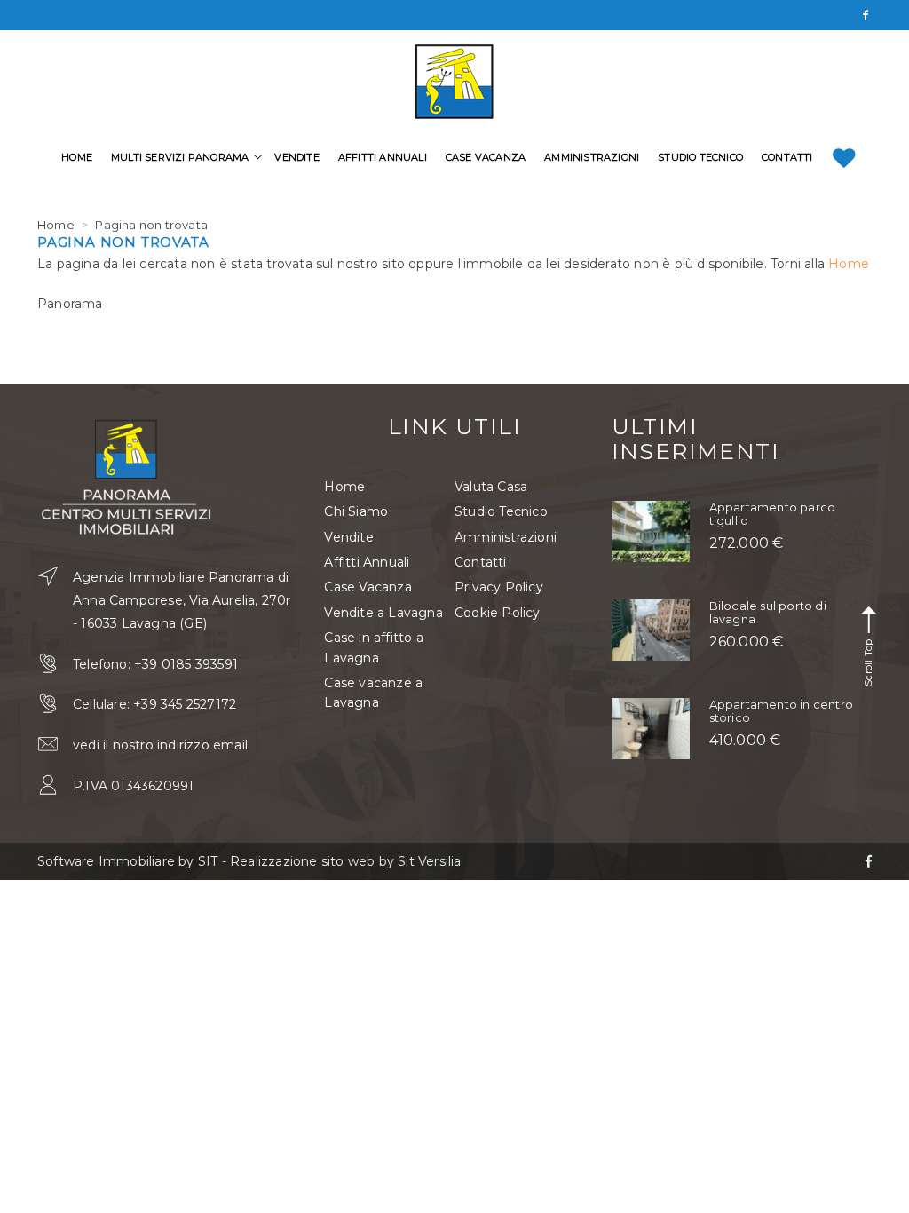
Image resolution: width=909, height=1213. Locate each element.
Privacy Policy (498, 587)
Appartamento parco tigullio (772, 513)
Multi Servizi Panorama (180, 157)
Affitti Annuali (382, 157)
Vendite (296, 157)
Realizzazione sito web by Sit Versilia (346, 861)
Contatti (787, 157)
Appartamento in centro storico (781, 710)
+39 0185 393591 (186, 664)
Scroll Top (868, 661)
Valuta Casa (490, 487)
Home (76, 157)
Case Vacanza (486, 157)
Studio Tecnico (700, 157)
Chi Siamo (356, 511)
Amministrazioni (591, 157)
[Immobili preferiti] (844, 158)
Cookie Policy (497, 613)
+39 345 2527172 (184, 704)
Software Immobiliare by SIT (127, 861)
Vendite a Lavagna (383, 613)
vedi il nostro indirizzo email (160, 745)
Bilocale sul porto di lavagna (767, 612)
